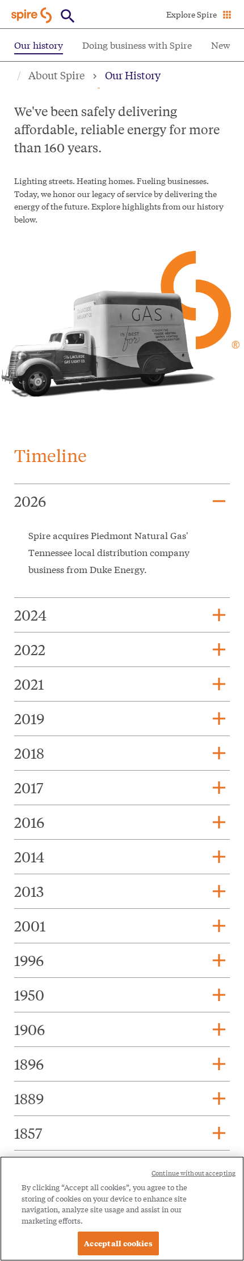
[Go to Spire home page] (32, 15)
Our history (38, 44)
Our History (133, 74)
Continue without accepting (193, 1173)
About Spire (56, 74)
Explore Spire (191, 14)
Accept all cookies (118, 1243)
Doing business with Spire (137, 44)
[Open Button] (67, 16)
